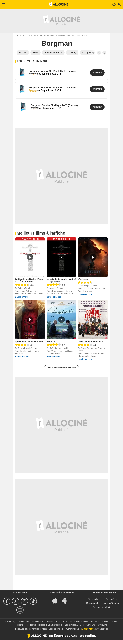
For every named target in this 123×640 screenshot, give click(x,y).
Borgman (61, 35)
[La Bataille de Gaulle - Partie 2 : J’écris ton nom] (30, 257)
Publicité (49, 622)
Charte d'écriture (55, 625)
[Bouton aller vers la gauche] (99, 53)
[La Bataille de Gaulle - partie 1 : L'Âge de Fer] (62, 257)
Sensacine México (102, 607)
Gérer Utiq (90, 625)
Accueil (19, 35)
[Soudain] (62, 319)
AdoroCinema (111, 603)
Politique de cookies (79, 622)
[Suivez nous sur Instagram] (25, 601)
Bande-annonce (22, 297)
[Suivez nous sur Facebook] (7, 601)
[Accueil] (58, 4)
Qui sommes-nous (21, 622)
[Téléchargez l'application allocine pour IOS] (56, 600)
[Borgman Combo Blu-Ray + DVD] (22, 72)
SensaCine (111, 599)
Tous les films (38, 35)
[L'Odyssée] (93, 257)
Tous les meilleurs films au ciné (61, 368)
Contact (7, 622)
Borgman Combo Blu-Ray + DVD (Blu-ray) (52, 71)
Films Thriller (50, 35)
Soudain (51, 341)
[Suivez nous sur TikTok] (34, 601)
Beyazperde (92, 603)
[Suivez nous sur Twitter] (16, 601)
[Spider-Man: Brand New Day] (30, 319)
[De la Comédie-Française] (93, 319)
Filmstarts (93, 599)
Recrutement (37, 622)
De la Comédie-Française (90, 341)
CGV (65, 622)
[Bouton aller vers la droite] (104, 53)
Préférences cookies (99, 622)
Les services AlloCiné (74, 625)
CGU (58, 622)
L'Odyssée (83, 279)
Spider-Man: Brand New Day (29, 341)
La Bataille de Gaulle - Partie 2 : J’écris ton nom (29, 280)
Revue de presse (37, 625)
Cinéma (27, 35)
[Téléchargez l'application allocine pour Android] (66, 600)
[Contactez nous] (20, 610)
